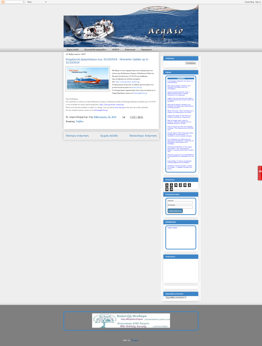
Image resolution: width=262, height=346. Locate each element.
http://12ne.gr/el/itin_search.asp (127, 82)
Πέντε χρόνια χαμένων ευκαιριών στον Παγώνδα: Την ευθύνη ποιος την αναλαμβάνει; (178, 87)
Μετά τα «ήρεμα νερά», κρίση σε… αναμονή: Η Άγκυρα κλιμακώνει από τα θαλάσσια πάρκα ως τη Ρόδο (179, 122)
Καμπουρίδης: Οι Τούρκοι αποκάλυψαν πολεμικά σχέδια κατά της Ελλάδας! (179, 161)
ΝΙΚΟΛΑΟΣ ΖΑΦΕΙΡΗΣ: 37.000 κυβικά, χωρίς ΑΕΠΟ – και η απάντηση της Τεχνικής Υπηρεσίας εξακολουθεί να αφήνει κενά (180, 149)
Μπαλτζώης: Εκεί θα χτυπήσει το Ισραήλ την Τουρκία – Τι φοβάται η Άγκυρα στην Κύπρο (179, 167)
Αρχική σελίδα (72, 49)
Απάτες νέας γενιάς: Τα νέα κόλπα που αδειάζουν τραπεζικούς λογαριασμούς (179, 116)
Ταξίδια (79, 121)
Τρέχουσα (170, 200)
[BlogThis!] (134, 117)
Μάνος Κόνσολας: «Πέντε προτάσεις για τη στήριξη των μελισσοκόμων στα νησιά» (180, 111)
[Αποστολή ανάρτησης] (123, 117)
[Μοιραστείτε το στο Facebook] (139, 117)
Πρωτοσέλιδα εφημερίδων (95, 49)
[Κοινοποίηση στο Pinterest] (141, 117)
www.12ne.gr (137, 87)
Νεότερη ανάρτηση (77, 135)
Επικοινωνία (130, 49)
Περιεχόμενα (146, 49)
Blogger (135, 340)
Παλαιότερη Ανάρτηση (143, 135)
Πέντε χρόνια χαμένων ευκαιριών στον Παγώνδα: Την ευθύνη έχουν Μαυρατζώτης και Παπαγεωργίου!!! (180, 106)
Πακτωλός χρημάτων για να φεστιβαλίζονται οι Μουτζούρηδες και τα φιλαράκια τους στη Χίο (180, 156)
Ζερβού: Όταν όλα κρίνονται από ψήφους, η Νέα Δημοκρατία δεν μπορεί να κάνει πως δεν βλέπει (180, 100)
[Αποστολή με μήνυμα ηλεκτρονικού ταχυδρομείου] (131, 117)
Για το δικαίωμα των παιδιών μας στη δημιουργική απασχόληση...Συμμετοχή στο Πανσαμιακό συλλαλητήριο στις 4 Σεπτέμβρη (180, 141)
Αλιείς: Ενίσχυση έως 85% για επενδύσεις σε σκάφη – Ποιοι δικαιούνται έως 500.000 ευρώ (180, 128)
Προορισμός (171, 205)
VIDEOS (115, 49)
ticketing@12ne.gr (140, 93)
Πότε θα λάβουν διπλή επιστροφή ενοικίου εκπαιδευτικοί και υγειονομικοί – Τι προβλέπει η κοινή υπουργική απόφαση (180, 134)
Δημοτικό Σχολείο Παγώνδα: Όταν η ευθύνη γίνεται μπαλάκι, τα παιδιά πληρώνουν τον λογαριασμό (178, 93)
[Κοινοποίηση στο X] (136, 117)
